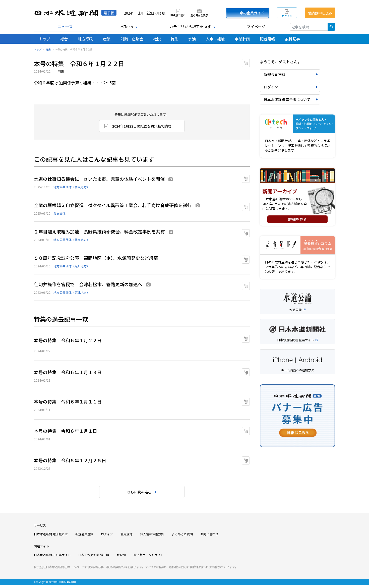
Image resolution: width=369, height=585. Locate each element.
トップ (44, 38)
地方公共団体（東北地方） (71, 292)
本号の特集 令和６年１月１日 (65, 431)
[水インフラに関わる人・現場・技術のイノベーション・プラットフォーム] (297, 123)
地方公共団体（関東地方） (71, 187)
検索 (331, 27)
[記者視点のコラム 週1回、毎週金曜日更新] (297, 245)
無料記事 (292, 38)
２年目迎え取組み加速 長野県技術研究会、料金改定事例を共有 (99, 231)
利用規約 (126, 534)
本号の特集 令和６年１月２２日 (68, 340)
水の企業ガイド (252, 12)
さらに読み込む (139, 491)
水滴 (192, 38)
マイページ (256, 26)
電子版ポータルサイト (149, 555)
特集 (174, 38)
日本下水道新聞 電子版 (93, 555)
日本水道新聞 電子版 (75, 13)
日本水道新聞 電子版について (287, 99)
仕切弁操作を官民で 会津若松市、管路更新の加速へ (88, 284)
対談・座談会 (131, 38)
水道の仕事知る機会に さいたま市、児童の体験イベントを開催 (99, 179)
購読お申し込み (320, 13)
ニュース (65, 26)
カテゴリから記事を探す (190, 26)
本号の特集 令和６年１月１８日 (68, 372)
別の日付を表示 (199, 15)
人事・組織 (215, 38)
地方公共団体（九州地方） (71, 266)
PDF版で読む (178, 15)
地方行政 (85, 38)
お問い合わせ (209, 534)
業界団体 (59, 213)
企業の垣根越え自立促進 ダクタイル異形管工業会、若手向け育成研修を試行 (113, 205)
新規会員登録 (274, 74)
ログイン (287, 16)
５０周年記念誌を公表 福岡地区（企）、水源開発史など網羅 (96, 258)
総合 (64, 38)
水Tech (126, 26)
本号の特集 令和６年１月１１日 (68, 401)
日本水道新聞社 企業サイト (52, 555)
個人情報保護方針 (152, 534)
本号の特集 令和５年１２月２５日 (70, 460)
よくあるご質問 (182, 534)
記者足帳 (267, 38)
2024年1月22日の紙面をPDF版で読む (141, 126)
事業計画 (242, 38)
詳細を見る (297, 219)
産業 (106, 38)
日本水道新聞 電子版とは (51, 534)
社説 (157, 38)
